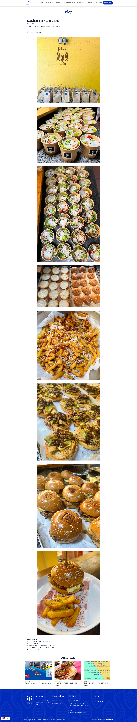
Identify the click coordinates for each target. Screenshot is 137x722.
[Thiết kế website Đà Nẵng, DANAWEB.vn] (109, 719)
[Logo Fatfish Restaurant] (27, 4)
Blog (42, 9)
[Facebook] (95, 701)
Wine (50, 13)
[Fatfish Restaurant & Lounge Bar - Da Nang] (29, 700)
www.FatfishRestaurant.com (39, 649)
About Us (44, 6)
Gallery (43, 13)
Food (50, 6)
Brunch (51, 17)
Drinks (51, 9)
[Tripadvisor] (101, 701)
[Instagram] (98, 701)
